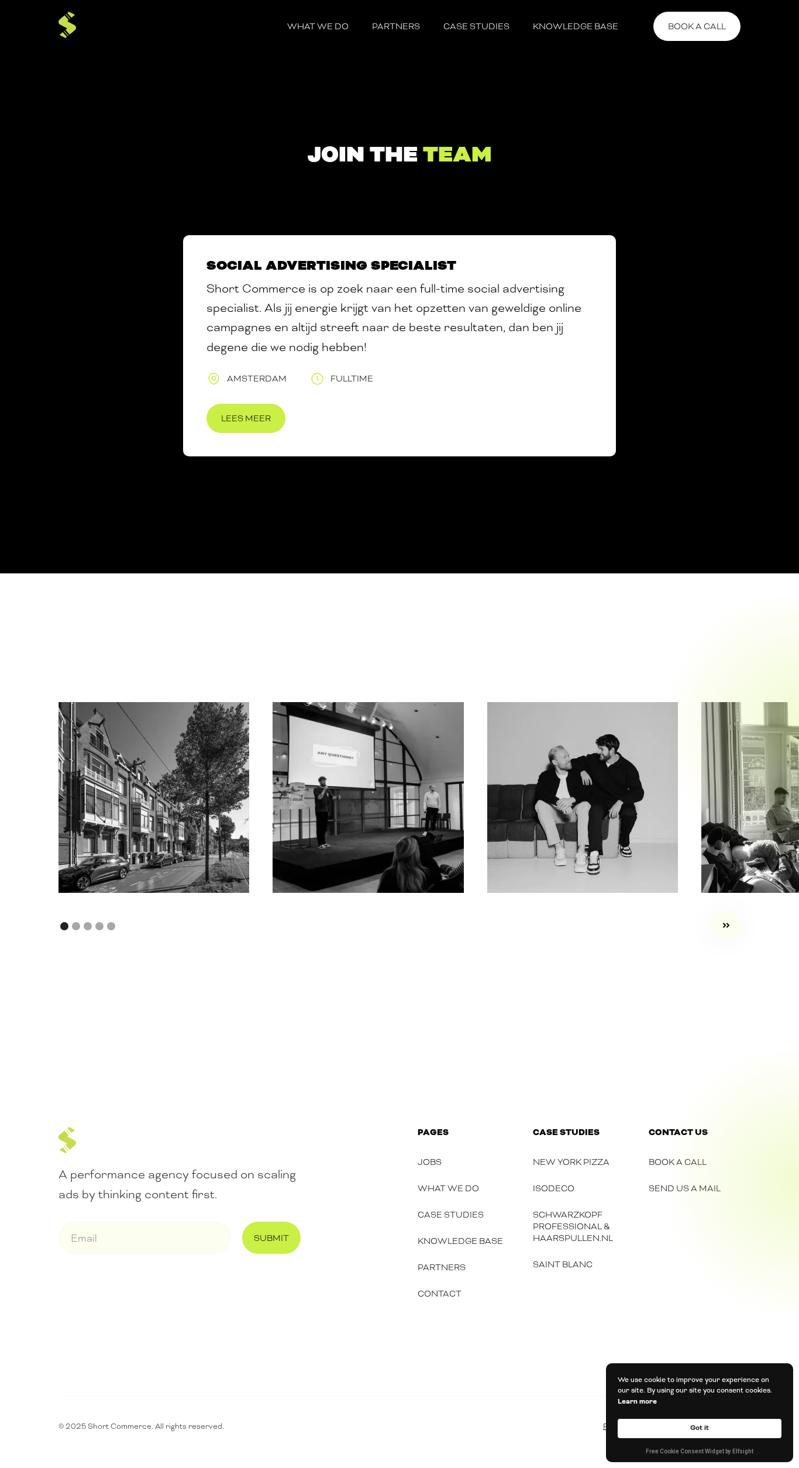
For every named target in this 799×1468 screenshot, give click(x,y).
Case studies (476, 26)
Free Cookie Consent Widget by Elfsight (699, 1452)
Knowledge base (575, 26)
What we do (318, 26)
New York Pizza (571, 1162)
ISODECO (553, 1188)
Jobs (430, 1162)
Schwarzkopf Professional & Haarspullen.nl (573, 1226)
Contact (440, 1293)
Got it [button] (699, 1428)
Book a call (697, 26)
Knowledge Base (460, 1241)
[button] (726, 925)
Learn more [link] (637, 1402)
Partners (396, 26)
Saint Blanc (563, 1264)
